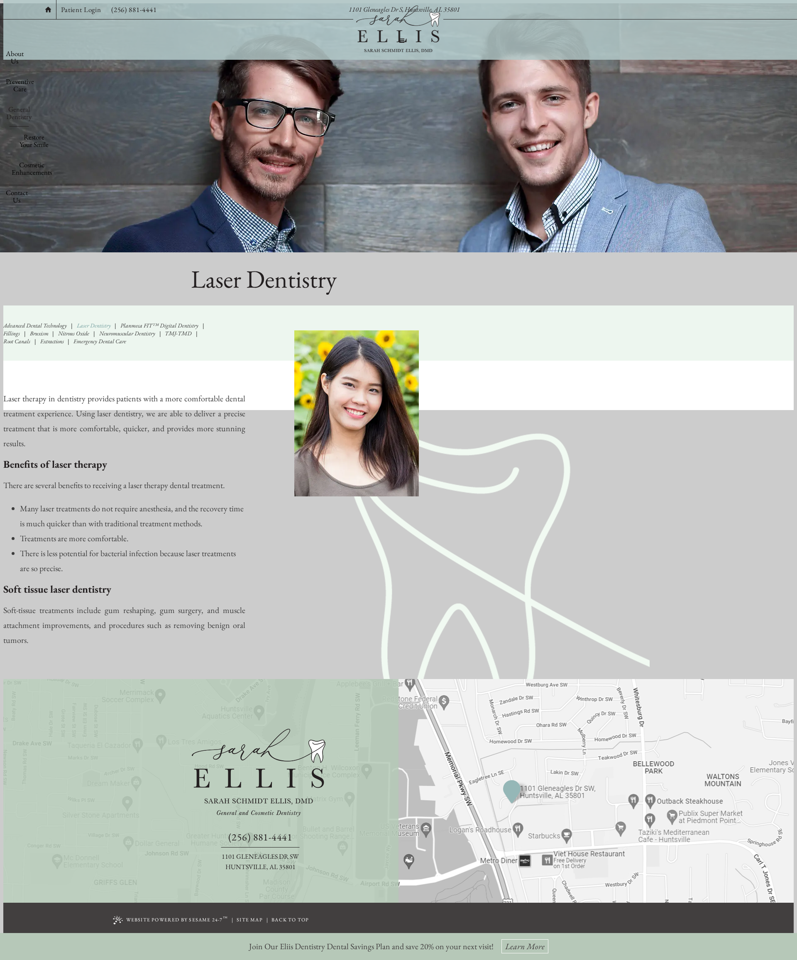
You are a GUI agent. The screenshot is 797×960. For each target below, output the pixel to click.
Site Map (250, 919)
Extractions (52, 341)
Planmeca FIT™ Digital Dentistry (159, 325)
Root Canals (16, 341)
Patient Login (81, 9)
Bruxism (39, 333)
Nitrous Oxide (73, 333)
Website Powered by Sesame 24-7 (177, 919)
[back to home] (260, 772)
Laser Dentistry (94, 325)
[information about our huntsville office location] (517, 792)
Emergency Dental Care (99, 341)
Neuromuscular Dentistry (127, 333)
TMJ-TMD (178, 333)
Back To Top (290, 919)
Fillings (11, 333)
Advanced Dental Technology (35, 325)
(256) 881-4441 (134, 9)
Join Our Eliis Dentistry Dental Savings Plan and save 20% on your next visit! (397, 946)
